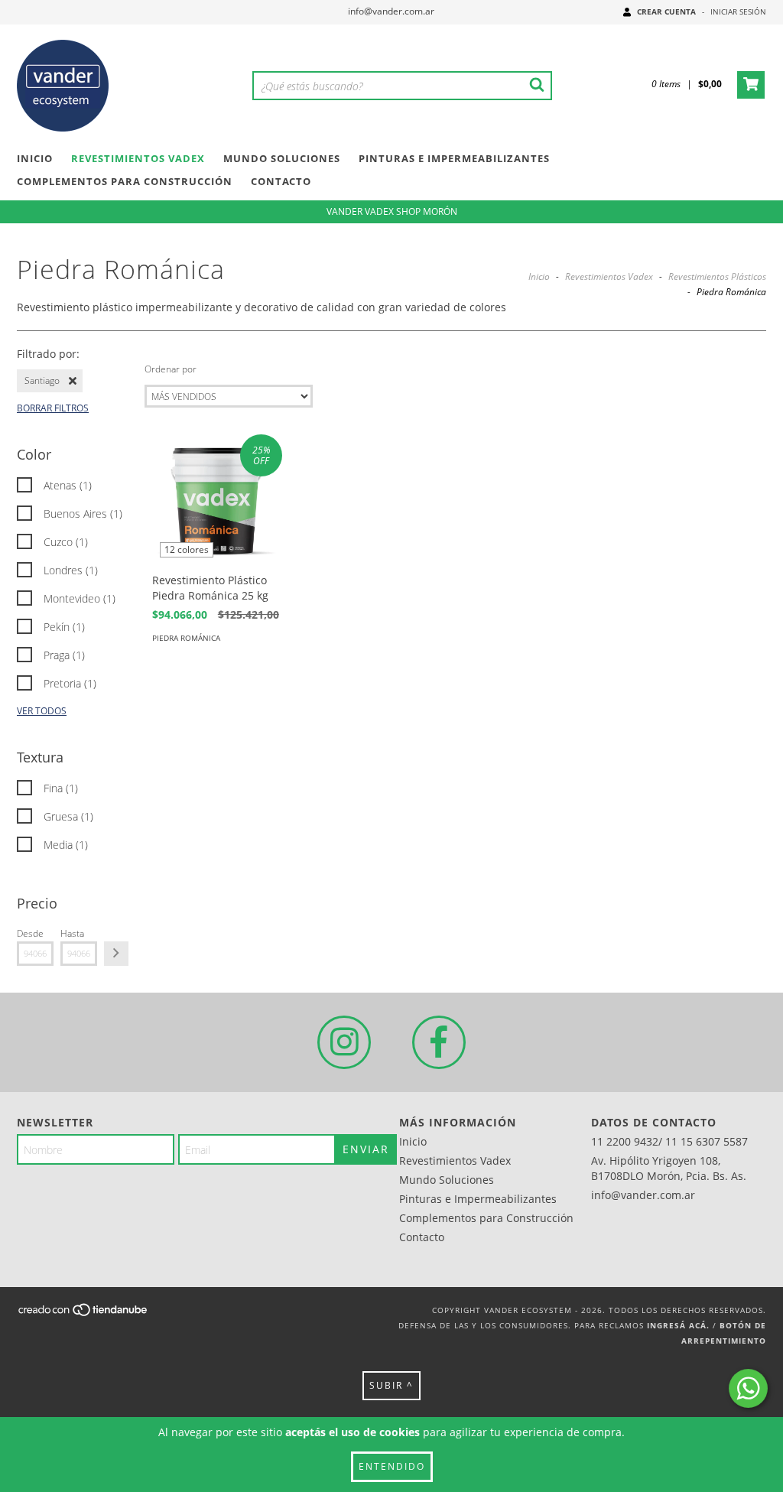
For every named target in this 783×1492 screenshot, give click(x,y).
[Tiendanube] (84, 1314)
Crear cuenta (666, 11)
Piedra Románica (186, 637)
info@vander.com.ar (391, 11)
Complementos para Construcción (124, 181)
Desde (30, 933)
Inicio (35, 158)
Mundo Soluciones (281, 158)
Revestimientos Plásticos (717, 276)
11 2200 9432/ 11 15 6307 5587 (669, 1141)
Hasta (72, 933)
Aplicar (116, 953)
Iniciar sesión (738, 11)
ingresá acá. (678, 1325)
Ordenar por (171, 368)
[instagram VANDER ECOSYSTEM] (344, 1042)
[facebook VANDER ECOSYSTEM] (439, 1042)
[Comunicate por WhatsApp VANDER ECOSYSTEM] (748, 1388)
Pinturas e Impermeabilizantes (454, 158)
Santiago (42, 380)
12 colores (186, 549)
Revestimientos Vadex (138, 158)
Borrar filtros (53, 407)
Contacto (281, 181)
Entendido (392, 1466)
